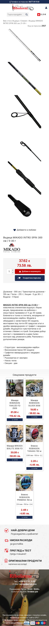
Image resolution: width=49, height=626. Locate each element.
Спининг (23, 21)
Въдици (15, 21)
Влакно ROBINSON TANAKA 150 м (34, 448)
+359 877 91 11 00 (27, 581)
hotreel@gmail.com (28, 584)
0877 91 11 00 (34, 2)
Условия (20, 623)
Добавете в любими (26, 230)
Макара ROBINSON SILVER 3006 (34, 403)
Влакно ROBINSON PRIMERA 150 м (24, 497)
